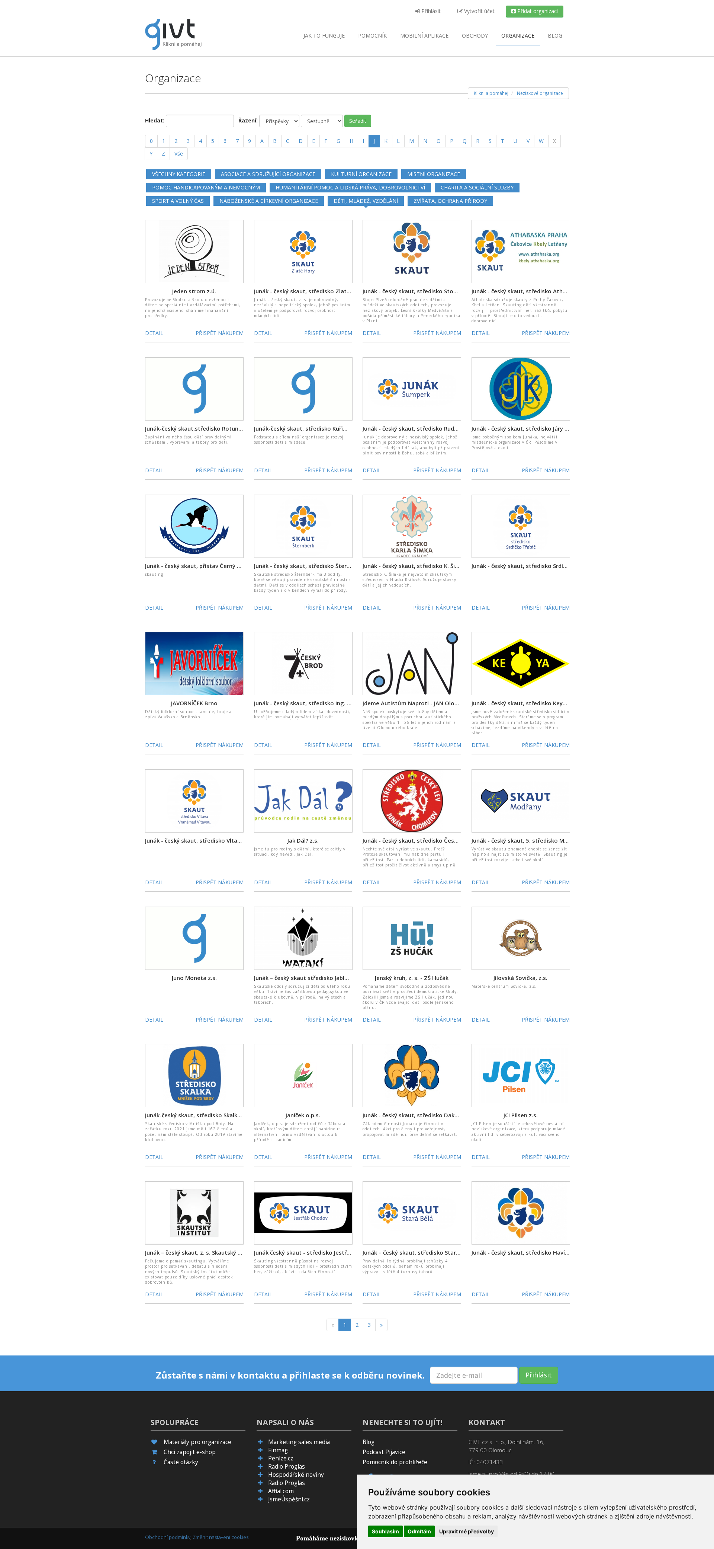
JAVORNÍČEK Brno (194, 703)
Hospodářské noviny (296, 1475)
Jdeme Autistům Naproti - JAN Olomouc (416, 703)
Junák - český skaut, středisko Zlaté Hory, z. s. (316, 291)
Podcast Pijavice (384, 1452)
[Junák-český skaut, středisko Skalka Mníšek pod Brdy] (194, 1075)
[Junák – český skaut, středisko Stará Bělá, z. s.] (412, 1212)
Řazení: (248, 120)
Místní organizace (433, 174)
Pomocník (372, 35)
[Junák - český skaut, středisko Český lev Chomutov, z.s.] (412, 800)
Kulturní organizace (361, 174)
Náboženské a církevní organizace (268, 200)
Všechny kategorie (178, 174)
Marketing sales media (299, 1442)
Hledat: (154, 120)
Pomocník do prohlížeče (395, 1462)
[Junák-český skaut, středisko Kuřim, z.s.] (303, 388)
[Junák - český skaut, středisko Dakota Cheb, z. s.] (412, 1075)
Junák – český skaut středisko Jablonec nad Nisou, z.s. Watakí (336, 977)
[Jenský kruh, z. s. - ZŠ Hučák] (412, 937)
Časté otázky (181, 1462)
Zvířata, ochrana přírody (450, 200)
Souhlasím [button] (385, 1531)
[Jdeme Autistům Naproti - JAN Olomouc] (412, 663)
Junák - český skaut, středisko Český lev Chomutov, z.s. (437, 840)
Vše (178, 153)
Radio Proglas (286, 1466)
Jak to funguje (324, 35)
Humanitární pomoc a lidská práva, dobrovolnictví (350, 187)
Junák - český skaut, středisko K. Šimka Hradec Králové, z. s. (442, 565)
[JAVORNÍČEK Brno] (194, 663)
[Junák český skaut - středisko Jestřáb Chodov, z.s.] (303, 1212)
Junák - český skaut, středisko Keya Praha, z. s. (534, 703)
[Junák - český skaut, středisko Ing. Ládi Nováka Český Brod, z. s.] (303, 663)
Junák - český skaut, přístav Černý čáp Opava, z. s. (212, 565)
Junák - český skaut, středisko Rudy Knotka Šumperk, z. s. (439, 428)
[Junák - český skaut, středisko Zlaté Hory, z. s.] (303, 251)
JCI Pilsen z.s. (521, 1115)
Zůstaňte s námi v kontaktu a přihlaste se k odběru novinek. (290, 1375)
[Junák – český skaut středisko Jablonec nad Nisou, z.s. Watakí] (303, 937)
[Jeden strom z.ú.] (194, 251)
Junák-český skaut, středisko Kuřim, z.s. (307, 428)
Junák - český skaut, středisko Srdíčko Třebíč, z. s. (538, 565)
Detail (154, 332)
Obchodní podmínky (167, 1537)
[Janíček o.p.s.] (303, 1075)
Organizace (517, 35)
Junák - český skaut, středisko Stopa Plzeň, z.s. (425, 291)
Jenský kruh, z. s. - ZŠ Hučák (411, 977)
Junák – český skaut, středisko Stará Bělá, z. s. (424, 1252)
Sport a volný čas (178, 200)
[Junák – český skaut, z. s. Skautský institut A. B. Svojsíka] (194, 1212)
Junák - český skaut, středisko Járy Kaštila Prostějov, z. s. (548, 428)
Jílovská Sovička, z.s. (520, 977)
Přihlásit (430, 11)
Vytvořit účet (479, 11)
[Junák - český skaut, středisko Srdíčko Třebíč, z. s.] (521, 525)
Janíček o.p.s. (303, 1115)
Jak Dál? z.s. (303, 840)
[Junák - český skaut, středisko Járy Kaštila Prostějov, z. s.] (521, 388)
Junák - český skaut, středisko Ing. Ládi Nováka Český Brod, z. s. (339, 703)
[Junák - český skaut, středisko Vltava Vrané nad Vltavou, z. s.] (194, 800)
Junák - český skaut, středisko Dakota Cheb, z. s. (427, 1115)
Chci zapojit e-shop (190, 1452)
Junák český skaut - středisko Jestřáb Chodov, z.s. (320, 1252)
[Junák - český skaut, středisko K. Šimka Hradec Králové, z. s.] (412, 525)
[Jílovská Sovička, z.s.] (521, 937)
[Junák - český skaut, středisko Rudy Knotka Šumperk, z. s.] (412, 388)
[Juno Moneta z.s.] (194, 937)
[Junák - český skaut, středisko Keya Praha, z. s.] (521, 663)
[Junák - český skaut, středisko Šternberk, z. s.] (303, 525)
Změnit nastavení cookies (220, 1537)
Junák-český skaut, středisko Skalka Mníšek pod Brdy (215, 1115)
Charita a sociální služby (477, 187)
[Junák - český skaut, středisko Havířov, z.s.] (521, 1212)
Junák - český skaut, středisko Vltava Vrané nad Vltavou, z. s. (226, 840)
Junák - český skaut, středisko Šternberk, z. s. (314, 565)
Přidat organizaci (537, 11)
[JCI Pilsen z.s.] (521, 1075)
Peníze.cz (280, 1458)
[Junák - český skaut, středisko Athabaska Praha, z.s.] (521, 251)
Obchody (475, 35)
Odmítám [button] (419, 1531)
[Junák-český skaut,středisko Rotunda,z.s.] (194, 388)
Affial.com (281, 1491)
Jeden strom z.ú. (194, 291)
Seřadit (357, 120)
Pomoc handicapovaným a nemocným (206, 187)
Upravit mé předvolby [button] (466, 1531)
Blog (555, 35)
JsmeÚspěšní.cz (289, 1499)
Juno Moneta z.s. (194, 977)
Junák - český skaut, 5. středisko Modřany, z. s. (534, 840)
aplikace (424, 35)
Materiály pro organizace (197, 1442)
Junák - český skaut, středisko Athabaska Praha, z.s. (541, 291)
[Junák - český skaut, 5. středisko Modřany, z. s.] (521, 800)
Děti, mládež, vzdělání (366, 200)
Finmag (278, 1450)
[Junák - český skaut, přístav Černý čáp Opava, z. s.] (194, 525)
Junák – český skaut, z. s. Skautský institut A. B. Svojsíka (220, 1252)
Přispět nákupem (220, 332)
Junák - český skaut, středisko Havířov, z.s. (529, 1252)
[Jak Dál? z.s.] (303, 800)
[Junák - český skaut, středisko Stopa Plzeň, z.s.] (412, 251)
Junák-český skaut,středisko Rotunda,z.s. (200, 428)
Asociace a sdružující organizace (268, 174)
